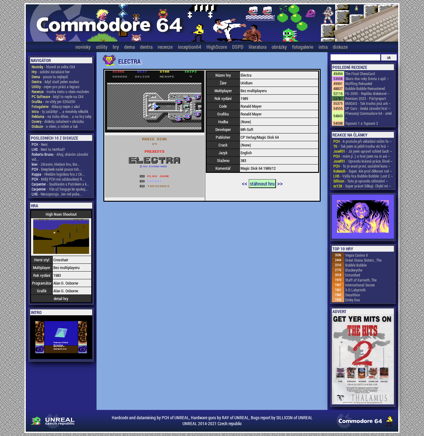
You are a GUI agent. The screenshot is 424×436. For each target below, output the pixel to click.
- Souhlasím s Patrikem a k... (60, 184)
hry (116, 46)
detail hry (61, 298)
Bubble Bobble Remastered (365, 88)
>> (280, 183)
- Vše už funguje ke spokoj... (60, 189)
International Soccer (360, 284)
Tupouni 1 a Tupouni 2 (361, 123)
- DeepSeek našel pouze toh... (57, 169)
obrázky (279, 46)
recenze (165, 46)
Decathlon (352, 294)
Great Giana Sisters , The (363, 260)
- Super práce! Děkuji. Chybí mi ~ (362, 185)
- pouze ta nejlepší (50, 76)
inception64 (189, 46)
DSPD (237, 46)
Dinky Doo (352, 299)
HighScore (216, 46)
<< (244, 183)
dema (129, 46)
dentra (146, 46)
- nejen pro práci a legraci (55, 86)
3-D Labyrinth (355, 289)
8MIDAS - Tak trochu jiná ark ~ (368, 103)
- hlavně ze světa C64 (53, 66)
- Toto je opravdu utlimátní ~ (360, 180)
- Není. (40, 144)
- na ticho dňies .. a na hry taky (61, 116)
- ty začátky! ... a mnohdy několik (60, 111)
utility (101, 46)
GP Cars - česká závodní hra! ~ (367, 108)
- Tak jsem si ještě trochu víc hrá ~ (361, 146)
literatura (257, 46)
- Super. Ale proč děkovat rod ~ (362, 171)
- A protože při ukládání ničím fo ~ (362, 141)
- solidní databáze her (51, 71)
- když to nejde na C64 (57, 96)
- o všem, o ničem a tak (55, 126)
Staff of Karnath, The (361, 279)
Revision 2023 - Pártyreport (365, 98)
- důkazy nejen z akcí (56, 106)
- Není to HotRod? (48, 149)
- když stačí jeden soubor (55, 81)
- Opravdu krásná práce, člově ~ (363, 161)
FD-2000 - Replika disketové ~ (367, 93)
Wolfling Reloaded (358, 83)
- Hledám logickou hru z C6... (58, 174)
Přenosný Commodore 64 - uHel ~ (368, 116)
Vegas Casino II (356, 255)
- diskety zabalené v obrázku (58, 121)
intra (322, 46)
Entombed (352, 274)
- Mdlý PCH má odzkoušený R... (58, 179)
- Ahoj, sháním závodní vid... (60, 157)
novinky (83, 46)
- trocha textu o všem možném (60, 91)
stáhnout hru (262, 183)
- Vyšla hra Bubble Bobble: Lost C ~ (363, 175)
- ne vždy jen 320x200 (53, 101)
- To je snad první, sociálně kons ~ (361, 166)
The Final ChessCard (360, 73)
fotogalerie (302, 46)
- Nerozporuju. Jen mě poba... (57, 193)
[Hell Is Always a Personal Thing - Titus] (363, 217)
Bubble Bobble (356, 265)
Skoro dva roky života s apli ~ (367, 78)
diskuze (340, 46)
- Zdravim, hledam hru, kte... (56, 164)
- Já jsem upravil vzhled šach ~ (362, 151)
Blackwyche (353, 269)
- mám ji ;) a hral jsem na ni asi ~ (361, 156)
